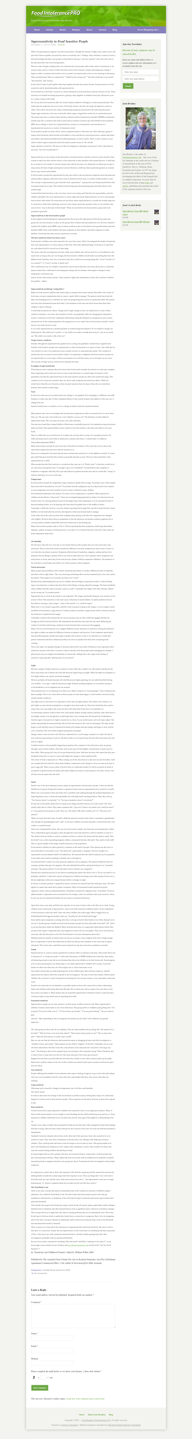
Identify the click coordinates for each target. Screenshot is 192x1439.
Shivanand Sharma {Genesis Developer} (124, 1425)
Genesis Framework (70, 1425)
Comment (36, 1302)
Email (34, 1345)
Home (81, 1415)
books (147, 182)
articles (125, 186)
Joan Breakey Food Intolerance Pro (57, 13)
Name (34, 1333)
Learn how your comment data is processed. (85, 1398)
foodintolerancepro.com (132, 157)
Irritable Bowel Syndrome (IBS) (56, 1270)
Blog (111, 1415)
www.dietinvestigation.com (78, 1245)
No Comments (40, 1273)
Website (34, 1358)
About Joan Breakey (96, 1415)
